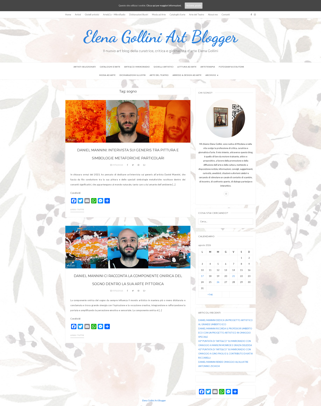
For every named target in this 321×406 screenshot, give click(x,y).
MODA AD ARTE (107, 75)
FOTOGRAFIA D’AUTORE (231, 66)
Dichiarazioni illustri (138, 14)
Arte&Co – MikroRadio (114, 14)
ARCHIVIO (211, 75)
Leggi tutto (77, 209)
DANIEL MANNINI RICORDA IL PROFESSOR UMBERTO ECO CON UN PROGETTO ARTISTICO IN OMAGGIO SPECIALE (225, 332)
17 (202, 276)
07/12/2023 (118, 165)
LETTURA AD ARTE (187, 66)
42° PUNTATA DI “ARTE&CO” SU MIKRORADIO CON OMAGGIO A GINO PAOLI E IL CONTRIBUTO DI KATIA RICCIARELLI (225, 353)
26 (218, 282)
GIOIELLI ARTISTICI (164, 66)
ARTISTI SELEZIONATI (85, 66)
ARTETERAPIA (207, 66)
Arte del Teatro (196, 14)
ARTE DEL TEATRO (159, 75)
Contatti (226, 14)
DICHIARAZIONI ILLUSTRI (133, 75)
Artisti (78, 14)
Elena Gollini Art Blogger (160, 37)
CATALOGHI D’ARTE (110, 66)
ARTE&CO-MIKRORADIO (137, 66)
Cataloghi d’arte (177, 14)
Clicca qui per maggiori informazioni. (163, 5)
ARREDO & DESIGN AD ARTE (187, 75)
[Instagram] (255, 14)
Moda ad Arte (159, 14)
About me (213, 14)
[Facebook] (251, 14)
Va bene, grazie (193, 5)
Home (68, 14)
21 (233, 276)
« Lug (210, 294)
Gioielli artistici (92, 14)
